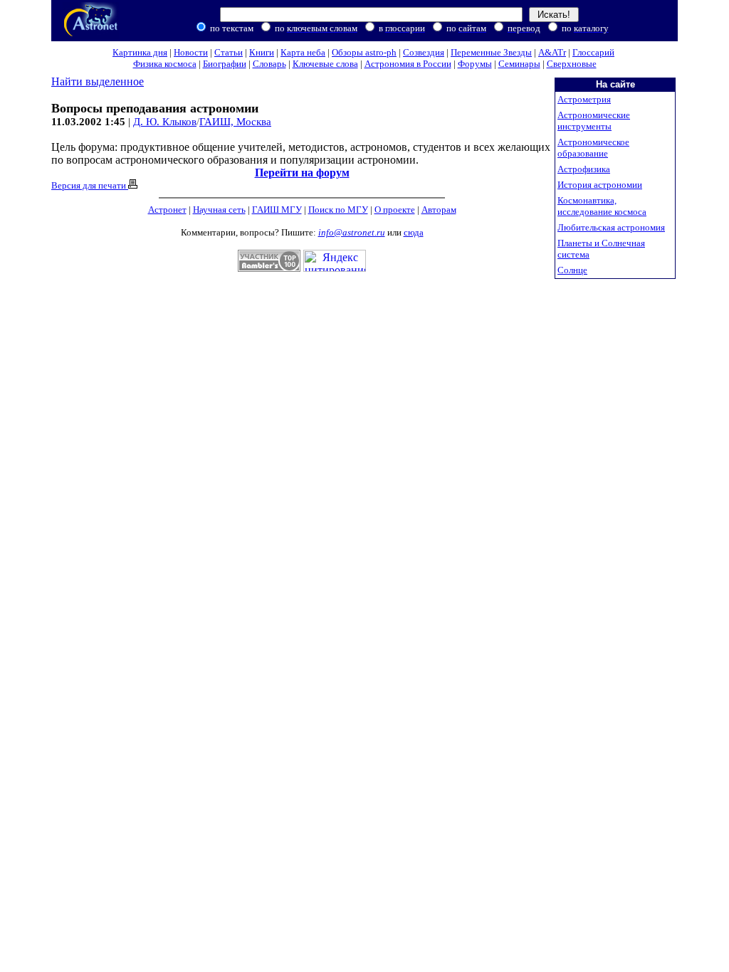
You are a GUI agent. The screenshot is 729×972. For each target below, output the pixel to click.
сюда (414, 232)
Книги (261, 52)
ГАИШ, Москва (235, 121)
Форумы (475, 63)
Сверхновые (572, 63)
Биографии (224, 63)
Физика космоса (164, 63)
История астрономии (599, 184)
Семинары (519, 63)
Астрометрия (584, 99)
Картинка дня (139, 52)
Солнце (572, 270)
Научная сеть (219, 209)
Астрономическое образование (593, 148)
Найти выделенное (97, 81)
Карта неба (302, 52)
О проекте (394, 209)
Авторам (438, 209)
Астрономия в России (407, 63)
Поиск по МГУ (338, 209)
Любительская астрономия (611, 227)
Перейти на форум (302, 173)
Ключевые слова (325, 63)
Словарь (269, 63)
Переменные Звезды (491, 52)
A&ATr (552, 52)
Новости (191, 52)
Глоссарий (593, 52)
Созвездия (423, 52)
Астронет (167, 209)
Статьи (228, 52)
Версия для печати (89, 185)
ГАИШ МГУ (277, 209)
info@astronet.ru (351, 232)
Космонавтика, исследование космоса (601, 206)
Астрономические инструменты (593, 121)
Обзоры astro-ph (364, 52)
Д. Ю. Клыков (164, 121)
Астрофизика (583, 169)
